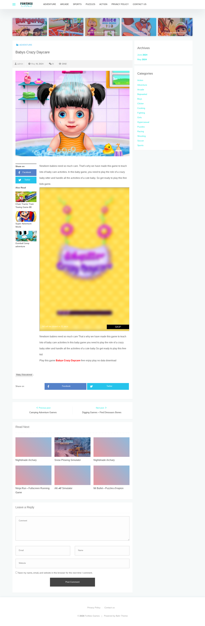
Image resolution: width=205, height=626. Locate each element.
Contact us (139, 4)
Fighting (141, 113)
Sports (77, 4)
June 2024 (142, 55)
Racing (140, 131)
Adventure (49, 4)
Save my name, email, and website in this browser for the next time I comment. (55, 573)
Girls (139, 117)
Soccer (140, 141)
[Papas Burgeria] (29, 27)
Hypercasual (143, 122)
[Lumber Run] (139, 27)
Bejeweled (142, 94)
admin (20, 64)
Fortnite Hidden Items (175, 32)
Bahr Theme (122, 616)
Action (103, 4)
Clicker (140, 103)
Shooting (141, 136)
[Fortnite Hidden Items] (175, 27)
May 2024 (142, 59)
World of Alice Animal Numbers (102, 32)
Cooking (141, 108)
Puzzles (90, 4)
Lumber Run (139, 32)
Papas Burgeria (29, 32)
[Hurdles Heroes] (66, 27)
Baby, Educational (24, 375)
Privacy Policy (120, 4)
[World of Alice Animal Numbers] (102, 27)
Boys (139, 99)
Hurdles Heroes (66, 32)
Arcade (64, 4)
